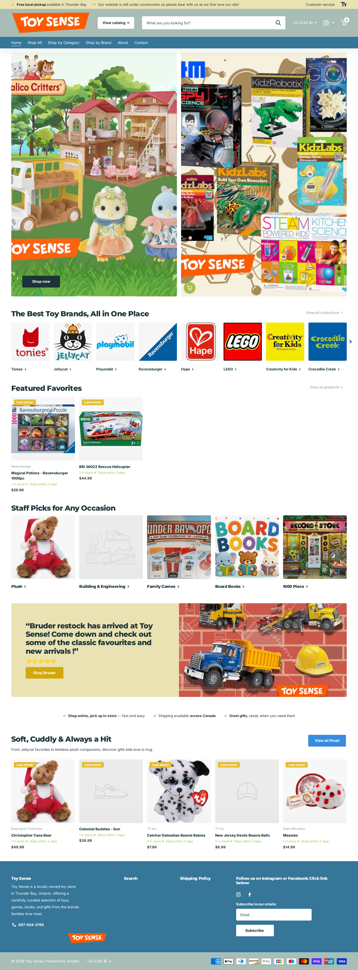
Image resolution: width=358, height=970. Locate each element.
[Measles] (315, 791)
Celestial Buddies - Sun (99, 829)
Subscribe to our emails (256, 904)
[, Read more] (329, 23)
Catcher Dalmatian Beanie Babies (176, 835)
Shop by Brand (98, 42)
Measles (290, 835)
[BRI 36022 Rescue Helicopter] (111, 428)
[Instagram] (238, 894)
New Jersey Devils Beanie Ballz (242, 835)
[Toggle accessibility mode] (344, 4)
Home (16, 42)
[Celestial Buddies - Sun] (111, 791)
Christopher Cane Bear (31, 835)
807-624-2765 (31, 925)
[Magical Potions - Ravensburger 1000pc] (43, 428)
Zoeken (278, 22)
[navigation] (351, 342)
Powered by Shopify (63, 961)
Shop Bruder (44, 672)
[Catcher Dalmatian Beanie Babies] (179, 791)
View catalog (114, 22)
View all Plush (327, 740)
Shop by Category (63, 42)
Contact (141, 42)
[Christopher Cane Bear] (43, 791)
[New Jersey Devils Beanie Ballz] (247, 791)
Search (131, 878)
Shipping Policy (195, 878)
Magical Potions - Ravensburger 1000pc (39, 475)
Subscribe (254, 930)
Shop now (41, 281)
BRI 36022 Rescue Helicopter (105, 467)
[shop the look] (190, 288)
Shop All (35, 42)
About (123, 42)
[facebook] (249, 894)
